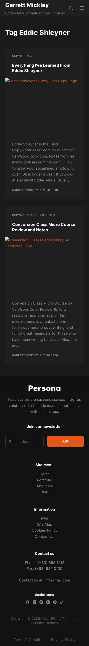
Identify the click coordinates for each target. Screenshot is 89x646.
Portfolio (44, 480)
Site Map (44, 524)
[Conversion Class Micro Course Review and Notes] (44, 266)
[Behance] (55, 602)
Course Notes (44, 215)
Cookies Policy (45, 530)
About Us (45, 486)
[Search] (71, 8)
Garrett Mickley (27, 5)
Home (44, 474)
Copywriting (22, 55)
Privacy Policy (63, 639)
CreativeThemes (44, 623)
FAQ (44, 518)
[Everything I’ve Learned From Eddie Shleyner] (44, 107)
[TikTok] (61, 602)
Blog (44, 492)
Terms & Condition (30, 639)
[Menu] (82, 8)
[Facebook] (27, 602)
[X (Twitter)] (34, 602)
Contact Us (44, 536)
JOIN (65, 441)
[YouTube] (48, 602)
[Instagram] (41, 602)
